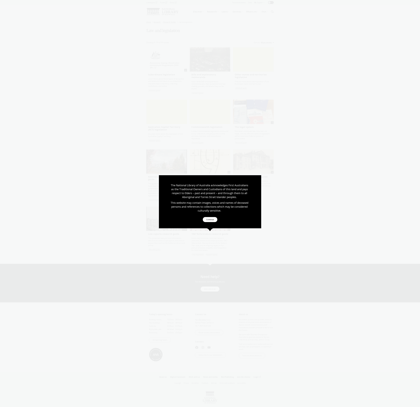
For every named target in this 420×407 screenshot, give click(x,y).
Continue (210, 219)
